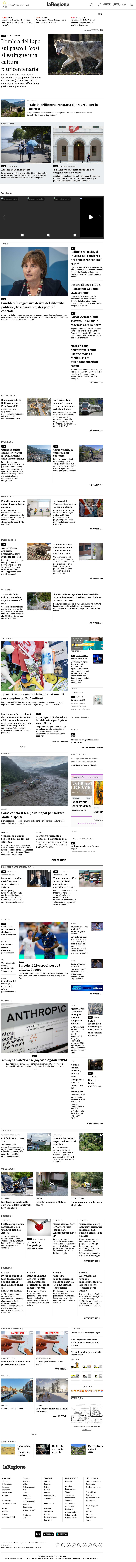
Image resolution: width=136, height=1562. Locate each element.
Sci (24, 1490)
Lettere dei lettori (71, 1478)
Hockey (26, 1481)
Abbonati (107, 5)
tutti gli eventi (93, 777)
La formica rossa (50, 1517)
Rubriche (69, 1486)
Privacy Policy (7, 1547)
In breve (89, 1514)
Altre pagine (91, 1505)
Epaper (116, 5)
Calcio (25, 1484)
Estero (5, 1508)
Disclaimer (14, 1543)
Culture (26, 1515)
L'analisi (47, 1514)
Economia (48, 1503)
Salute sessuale (71, 1518)
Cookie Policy (20, 1547)
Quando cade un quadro (71, 1512)
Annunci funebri (6, 1545)
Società (47, 1490)
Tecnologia (69, 1495)
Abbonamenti (5, 1543)
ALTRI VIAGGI (59, 1416)
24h (87, 1508)
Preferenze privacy (34, 1547)
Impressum (23, 1543)
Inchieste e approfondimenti (71, 1489)
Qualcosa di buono (93, 1487)
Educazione (90, 1484)
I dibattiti (68, 1481)
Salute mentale (71, 1515)
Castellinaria (48, 1498)
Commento (48, 1511)
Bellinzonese (7, 1484)
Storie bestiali (70, 1498)
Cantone (6, 1478)
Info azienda (91, 1517)
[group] (17, 22)
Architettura (69, 1503)
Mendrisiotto (7, 1493)
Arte (25, 1518)
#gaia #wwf (90, 1495)
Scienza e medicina (93, 1481)
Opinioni (48, 1508)
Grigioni (5, 1496)
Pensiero (47, 1484)
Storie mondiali (29, 1501)
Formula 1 (27, 1496)
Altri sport (27, 1498)
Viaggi (67, 1492)
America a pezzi (8, 1517)
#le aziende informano (90, 1501)
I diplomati (69, 1509)
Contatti (31, 1543)
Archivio (89, 1511)
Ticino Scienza (92, 1478)
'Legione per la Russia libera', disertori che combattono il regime (51, 20)
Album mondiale (29, 1510)
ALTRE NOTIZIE (59, 741)
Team (88, 1520)
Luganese (6, 1490)
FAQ (36, 1543)
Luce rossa (27, 1507)
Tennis (25, 1493)
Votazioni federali (9, 1503)
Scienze (47, 1487)
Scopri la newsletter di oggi (83, 765)
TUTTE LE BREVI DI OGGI (89, 747)
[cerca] (91, 4)
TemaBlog (90, 1492)
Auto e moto (70, 1506)
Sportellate (27, 1504)
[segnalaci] (99, 4)
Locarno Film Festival (49, 1496)
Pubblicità (43, 1543)
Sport (25, 1478)
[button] (100, 217)
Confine (5, 1511)
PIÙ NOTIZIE (95, 382)
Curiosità (68, 1501)
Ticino (4, 1481)
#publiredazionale (93, 1498)
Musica (47, 1493)
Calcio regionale (29, 1487)
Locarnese (6, 1487)
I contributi (48, 1520)
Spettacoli (48, 1478)
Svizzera (6, 1501)
